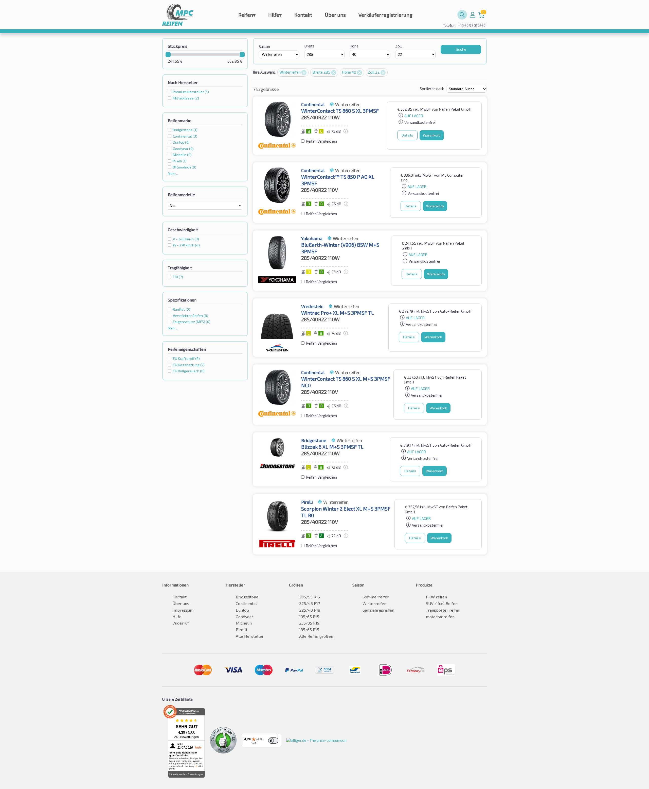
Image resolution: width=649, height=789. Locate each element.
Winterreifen (290, 72)
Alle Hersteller (250, 636)
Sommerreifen (376, 596)
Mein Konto (472, 15)
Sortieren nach (432, 88)
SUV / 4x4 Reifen (442, 603)
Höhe (354, 46)
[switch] (273, 740)
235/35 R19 (309, 622)
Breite (309, 46)
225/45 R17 (309, 603)
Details (407, 135)
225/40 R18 (309, 610)
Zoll (398, 46)
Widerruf (180, 622)
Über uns (335, 15)
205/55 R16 (309, 596)
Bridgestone (247, 596)
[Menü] (278, 736)
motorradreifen (440, 616)
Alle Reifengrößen (316, 636)
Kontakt (303, 15)
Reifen (247, 15)
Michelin (244, 622)
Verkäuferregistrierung (385, 15)
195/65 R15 (309, 616)
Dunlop (242, 610)
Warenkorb (432, 135)
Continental (246, 603)
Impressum (182, 610)
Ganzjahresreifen (378, 610)
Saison (264, 46)
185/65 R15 (309, 629)
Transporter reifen (443, 610)
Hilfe (275, 15)
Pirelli (241, 629)
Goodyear (244, 616)
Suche (461, 49)
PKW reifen (436, 596)
